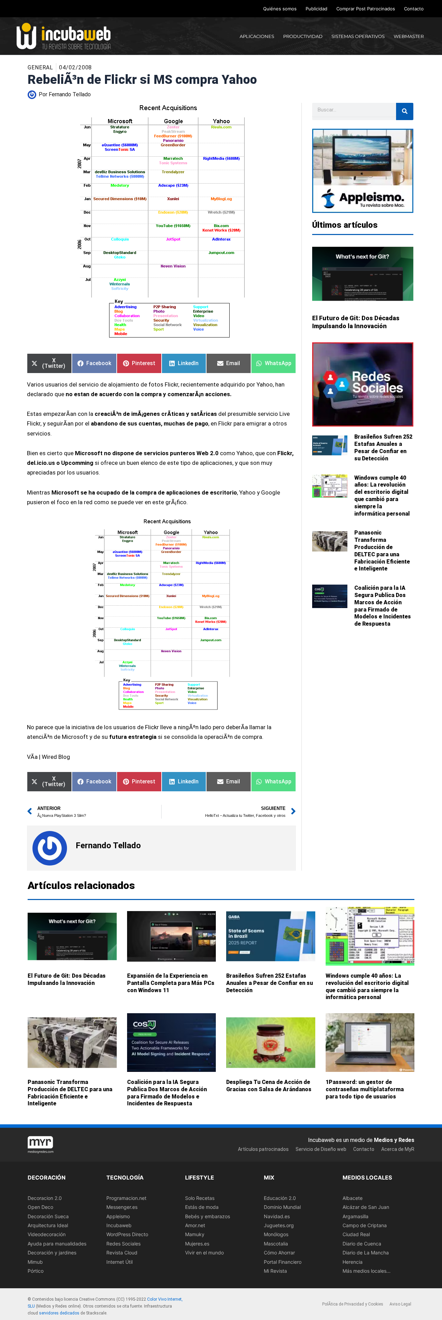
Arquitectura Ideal (48, 1225)
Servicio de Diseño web (321, 1149)
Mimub (35, 1261)
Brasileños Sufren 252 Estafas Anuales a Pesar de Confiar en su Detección (383, 447)
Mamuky (194, 1234)
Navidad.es (277, 1216)
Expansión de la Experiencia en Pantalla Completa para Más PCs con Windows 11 (170, 983)
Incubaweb (119, 1225)
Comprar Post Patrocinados (365, 8)
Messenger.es (121, 1207)
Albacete (353, 1198)
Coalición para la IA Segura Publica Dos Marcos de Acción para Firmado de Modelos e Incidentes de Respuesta (382, 606)
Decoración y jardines (52, 1252)
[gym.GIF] (161, 614)
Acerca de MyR (397, 1149)
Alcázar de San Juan (366, 1207)
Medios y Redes (394, 1139)
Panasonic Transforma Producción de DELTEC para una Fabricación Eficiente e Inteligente (382, 550)
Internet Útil (119, 1261)
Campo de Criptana (365, 1225)
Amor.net (195, 1225)
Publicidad (316, 8)
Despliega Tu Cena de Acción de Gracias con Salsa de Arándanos (268, 1086)
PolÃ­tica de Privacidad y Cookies (352, 1304)
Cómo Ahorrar (279, 1252)
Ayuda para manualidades (57, 1243)
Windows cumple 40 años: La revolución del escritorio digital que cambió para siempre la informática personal (382, 496)
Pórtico (36, 1271)
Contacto (414, 8)
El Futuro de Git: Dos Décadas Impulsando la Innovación (67, 979)
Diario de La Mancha (366, 1252)
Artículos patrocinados (263, 1149)
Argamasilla (355, 1216)
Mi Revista (275, 1271)
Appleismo (118, 1216)
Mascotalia (276, 1243)
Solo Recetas (199, 1198)
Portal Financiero (282, 1261)
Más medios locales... (367, 1271)
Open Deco (40, 1207)
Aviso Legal (400, 1304)
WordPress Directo (127, 1234)
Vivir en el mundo (204, 1252)
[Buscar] (404, 111)
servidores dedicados (59, 1312)
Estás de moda (202, 1207)
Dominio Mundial (282, 1207)
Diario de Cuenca (362, 1243)
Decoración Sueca (48, 1216)
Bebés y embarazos (207, 1216)
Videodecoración (47, 1234)
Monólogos (276, 1234)
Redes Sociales (123, 1243)
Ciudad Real (356, 1234)
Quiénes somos (280, 8)
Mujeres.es (197, 1243)
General (40, 67)
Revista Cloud (121, 1252)
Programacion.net (126, 1198)
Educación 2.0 (280, 1198)
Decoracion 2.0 (45, 1198)
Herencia (353, 1261)
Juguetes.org (279, 1225)
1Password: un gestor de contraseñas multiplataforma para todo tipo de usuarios (365, 1089)
